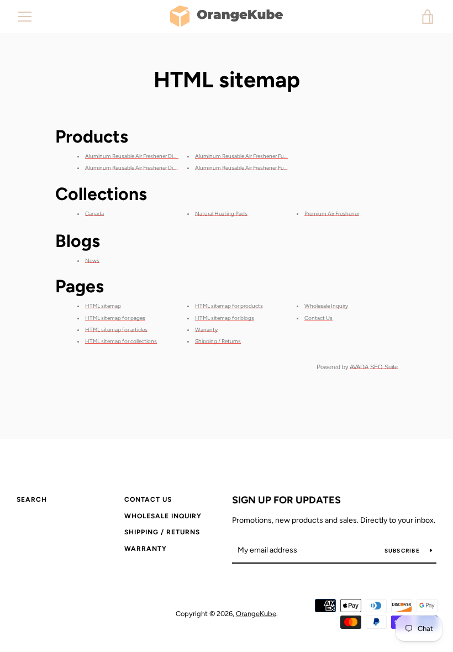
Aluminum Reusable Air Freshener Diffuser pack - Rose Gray (157, 156)
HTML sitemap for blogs (224, 318)
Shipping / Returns (218, 341)
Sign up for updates (286, 500)
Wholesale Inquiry (326, 305)
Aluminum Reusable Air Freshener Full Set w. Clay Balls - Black (269, 167)
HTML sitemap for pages (115, 318)
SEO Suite (384, 367)
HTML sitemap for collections (121, 341)
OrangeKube (256, 613)
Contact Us (318, 318)
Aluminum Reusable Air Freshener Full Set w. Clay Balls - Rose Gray (275, 156)
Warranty (206, 329)
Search (32, 499)
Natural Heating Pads (221, 213)
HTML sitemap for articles (116, 329)
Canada (94, 213)
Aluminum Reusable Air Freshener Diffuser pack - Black (151, 167)
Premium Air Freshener (331, 213)
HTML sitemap (103, 305)
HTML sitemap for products (229, 305)
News (92, 260)
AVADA (359, 367)
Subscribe (403, 550)
